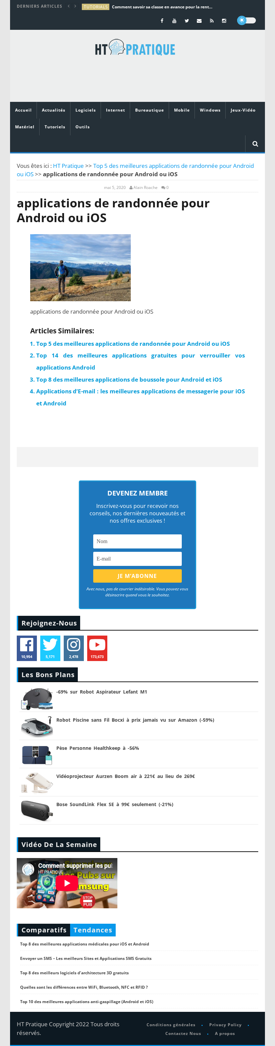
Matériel (25, 127)
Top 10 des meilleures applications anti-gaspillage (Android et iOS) (86, 1001)
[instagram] (224, 20)
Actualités (53, 110)
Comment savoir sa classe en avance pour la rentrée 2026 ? (162, 7)
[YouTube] (174, 20)
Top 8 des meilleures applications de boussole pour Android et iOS (129, 379)
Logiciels (85, 110)
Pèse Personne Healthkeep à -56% (97, 748)
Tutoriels (55, 127)
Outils (82, 127)
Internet (115, 110)
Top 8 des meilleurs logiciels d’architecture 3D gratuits (74, 973)
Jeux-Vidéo (243, 110)
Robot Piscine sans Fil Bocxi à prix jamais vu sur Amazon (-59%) (135, 720)
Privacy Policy (225, 1025)
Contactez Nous (183, 1033)
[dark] (246, 20)
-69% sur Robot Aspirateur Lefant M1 (101, 692)
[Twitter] (187, 20)
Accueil (23, 110)
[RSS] (212, 20)
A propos (225, 1033)
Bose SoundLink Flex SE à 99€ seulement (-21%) (114, 804)
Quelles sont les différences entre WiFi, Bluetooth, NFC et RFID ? (84, 987)
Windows (210, 110)
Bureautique (149, 110)
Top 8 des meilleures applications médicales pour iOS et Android (84, 944)
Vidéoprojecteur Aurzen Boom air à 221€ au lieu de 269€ (125, 776)
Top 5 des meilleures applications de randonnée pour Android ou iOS (133, 343)
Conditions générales (171, 1025)
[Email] (199, 20)
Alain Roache (145, 187)
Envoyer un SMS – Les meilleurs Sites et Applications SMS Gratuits (86, 958)
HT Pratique (68, 166)
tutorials (96, 7)
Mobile (182, 110)
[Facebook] (162, 20)
